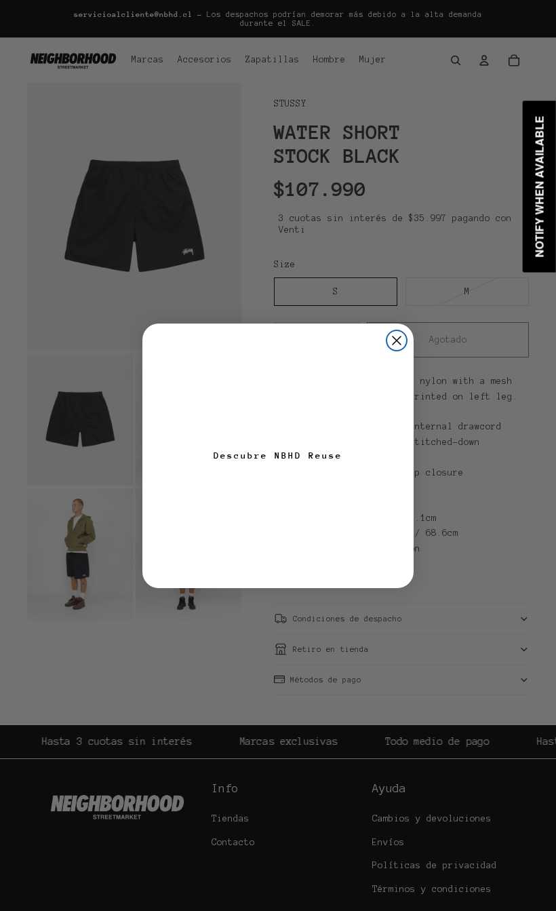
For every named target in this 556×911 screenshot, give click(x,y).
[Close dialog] (396, 340)
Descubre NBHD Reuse (278, 455)
